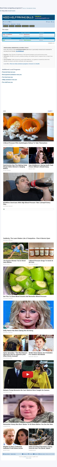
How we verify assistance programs (19, 63)
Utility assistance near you (9, 79)
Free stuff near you (7, 82)
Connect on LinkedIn (34, 63)
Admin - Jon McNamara (7, 34)
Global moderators (7, 38)
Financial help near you (8, 72)
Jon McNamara (20, 51)
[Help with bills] (28, 17)
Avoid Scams (11, 10)
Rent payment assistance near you (12, 74)
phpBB (24, 456)
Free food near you (7, 77)
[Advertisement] (27, 4)
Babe (4, 40)
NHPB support (5, 36)
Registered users (27, 36)
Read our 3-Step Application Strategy (29, 8)
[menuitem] (10, 22)
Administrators (6, 32)
